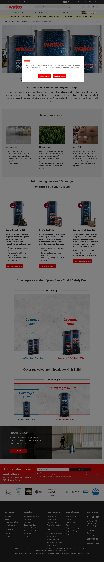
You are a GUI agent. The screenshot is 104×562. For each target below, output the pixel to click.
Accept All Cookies (59, 76)
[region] (53, 69)
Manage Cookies (44, 76)
